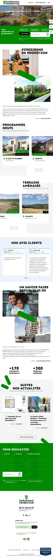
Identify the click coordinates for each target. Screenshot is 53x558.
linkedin (30, 2)
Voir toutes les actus (26, 437)
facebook (28, 2)
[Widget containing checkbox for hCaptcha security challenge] (40, 34)
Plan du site (26, 549)
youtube (32, 2)
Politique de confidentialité (14, 549)
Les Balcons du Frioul (35, 209)
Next (41, 170)
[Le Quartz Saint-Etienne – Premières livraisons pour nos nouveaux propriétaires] (39, 404)
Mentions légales (35, 549)
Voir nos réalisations (43, 361)
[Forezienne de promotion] (11, 3)
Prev (36, 170)
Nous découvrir (45, 118)
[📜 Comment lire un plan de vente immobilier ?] (14, 404)
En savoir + (19, 424)
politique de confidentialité (44, 38)
